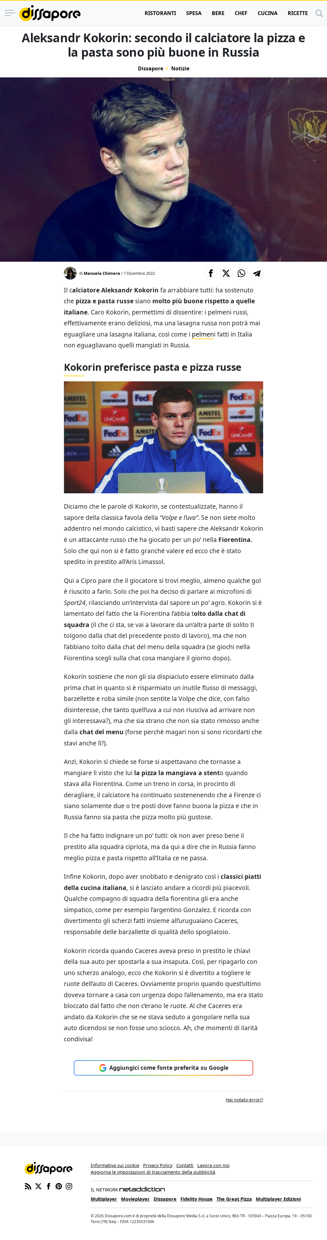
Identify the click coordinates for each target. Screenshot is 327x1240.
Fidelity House (196, 1199)
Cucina (268, 13)
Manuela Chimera (102, 273)
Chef (241, 13)
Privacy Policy (157, 1165)
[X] (38, 1185)
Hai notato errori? (244, 1100)
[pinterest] (59, 1185)
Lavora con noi (213, 1165)
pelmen (203, 334)
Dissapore (150, 68)
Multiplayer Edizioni (278, 1199)
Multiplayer (104, 1199)
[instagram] (69, 1185)
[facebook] (48, 1185)
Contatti (185, 1165)
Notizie (180, 68)
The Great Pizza (234, 1199)
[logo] (49, 13)
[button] (210, 273)
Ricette (298, 13)
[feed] (28, 1185)
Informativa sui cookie (115, 1165)
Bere (218, 13)
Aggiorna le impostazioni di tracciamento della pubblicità (153, 1172)
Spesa (194, 13)
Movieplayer (135, 1199)
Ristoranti (160, 13)
